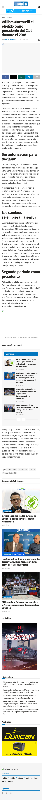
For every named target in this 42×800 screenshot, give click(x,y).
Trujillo (32, 470)
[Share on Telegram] (29, 77)
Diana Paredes (11, 40)
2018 (9, 470)
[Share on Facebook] (5, 77)
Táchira (12, 778)
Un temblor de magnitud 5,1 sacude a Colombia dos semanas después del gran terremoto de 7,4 (20, 712)
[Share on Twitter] (13, 77)
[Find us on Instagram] (10, 793)
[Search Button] (39, 7)
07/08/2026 (20, 415)
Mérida (20, 778)
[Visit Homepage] (21, 4)
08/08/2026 (20, 401)
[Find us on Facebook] (2, 793)
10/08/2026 (20, 385)
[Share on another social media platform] (36, 77)
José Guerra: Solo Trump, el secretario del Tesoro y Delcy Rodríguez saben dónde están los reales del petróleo (26, 377)
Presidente (23, 470)
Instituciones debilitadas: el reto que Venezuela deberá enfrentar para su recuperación (19, 519)
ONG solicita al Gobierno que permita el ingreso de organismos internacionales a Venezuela (20, 605)
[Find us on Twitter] (6, 793)
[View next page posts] (23, 419)
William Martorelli (9, 473)
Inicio (3, 18)
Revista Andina (7, 781)
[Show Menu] (3, 7)
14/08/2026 (20, 369)
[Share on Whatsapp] (21, 77)
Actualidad (7, 511)
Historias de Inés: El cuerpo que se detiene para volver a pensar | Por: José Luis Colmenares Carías (21, 684)
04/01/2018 (24, 40)
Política (9, 18)
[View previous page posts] (19, 419)
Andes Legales (31, 778)
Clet (14, 470)
